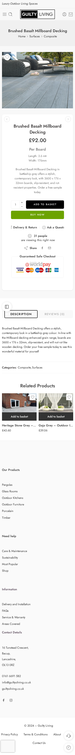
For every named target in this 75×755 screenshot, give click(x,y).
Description (21, 314)
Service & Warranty (13, 617)
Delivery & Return (24, 227)
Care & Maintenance (14, 551)
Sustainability (10, 557)
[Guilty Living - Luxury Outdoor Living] (37, 14)
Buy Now (37, 214)
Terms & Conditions (36, 734)
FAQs (5, 611)
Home (21, 36)
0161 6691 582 (11, 676)
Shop (5, 570)
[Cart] (70, 14)
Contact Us (39, 743)
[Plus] (22, 202)
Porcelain (7, 511)
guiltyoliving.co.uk (13, 689)
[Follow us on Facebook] (3, 700)
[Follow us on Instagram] (11, 700)
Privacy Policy (9, 734)
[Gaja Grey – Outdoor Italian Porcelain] (56, 407)
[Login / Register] (64, 14)
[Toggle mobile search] (10, 14)
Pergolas (7, 485)
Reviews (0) (55, 314)
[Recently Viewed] (68, 747)
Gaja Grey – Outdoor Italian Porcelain (56, 425)
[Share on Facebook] (42, 247)
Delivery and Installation (16, 604)
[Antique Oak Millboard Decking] (7, 119)
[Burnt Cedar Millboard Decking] (68, 119)
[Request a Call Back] (68, 735)
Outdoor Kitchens (12, 498)
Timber (6, 518)
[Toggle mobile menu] (4, 14)
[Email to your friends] (49, 248)
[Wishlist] (7, 57)
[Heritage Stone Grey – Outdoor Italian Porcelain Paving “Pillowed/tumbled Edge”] (19, 407)
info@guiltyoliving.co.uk (16, 682)
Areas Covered (11, 624)
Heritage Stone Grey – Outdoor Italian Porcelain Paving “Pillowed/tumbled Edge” (19, 425)
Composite (50, 36)
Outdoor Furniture (13, 504)
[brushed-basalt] (37, 80)
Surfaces (34, 36)
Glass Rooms (10, 491)
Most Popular (10, 564)
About (57, 734)
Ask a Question (56, 227)
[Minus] (22, 207)
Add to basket (45, 204)
